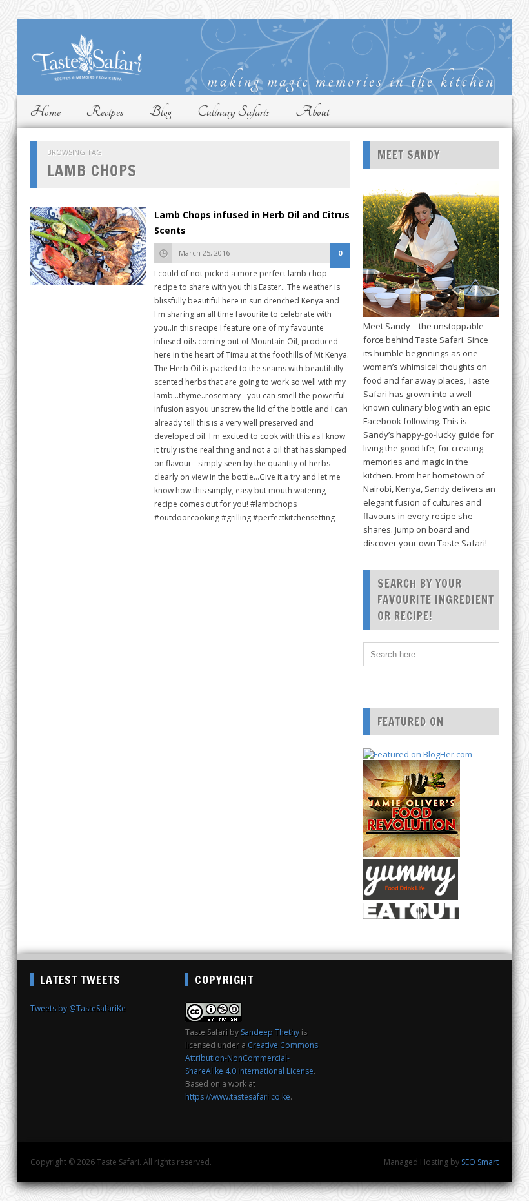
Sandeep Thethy (270, 1032)
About (312, 111)
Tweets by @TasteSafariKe (78, 1008)
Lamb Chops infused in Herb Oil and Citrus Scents (252, 222)
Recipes (105, 111)
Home (45, 111)
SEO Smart (480, 1161)
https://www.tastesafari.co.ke (237, 1096)
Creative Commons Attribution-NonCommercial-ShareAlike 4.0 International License (251, 1058)
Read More (180, 539)
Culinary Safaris (233, 111)
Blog (161, 111)
